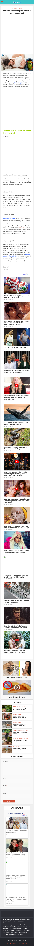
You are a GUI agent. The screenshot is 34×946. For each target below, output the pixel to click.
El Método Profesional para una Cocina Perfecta (19, 749)
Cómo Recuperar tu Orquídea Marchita (20, 741)
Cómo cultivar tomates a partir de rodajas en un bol (19, 716)
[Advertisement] (17, 34)
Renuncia (21, 943)
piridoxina (21, 228)
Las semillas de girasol (9, 218)
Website (5, 793)
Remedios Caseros (17, 8)
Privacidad (15, 943)
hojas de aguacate (19, 83)
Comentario (6, 761)
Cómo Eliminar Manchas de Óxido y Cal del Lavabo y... (19, 724)
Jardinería (15, 706)
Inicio (26, 943)
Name (5, 778)
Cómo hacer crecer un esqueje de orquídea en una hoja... (20, 708)
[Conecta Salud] (17, 2)
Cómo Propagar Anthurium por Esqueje (20, 732)
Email (5, 785)
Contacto (9, 943)
